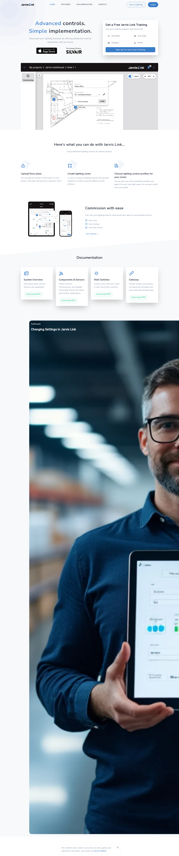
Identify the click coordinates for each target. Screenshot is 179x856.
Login (153, 4)
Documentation (84, 4)
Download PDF (33, 294)
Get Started (91, 233)
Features (66, 4)
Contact (102, 4)
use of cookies (100, 851)
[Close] (118, 847)
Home (52, 4)
